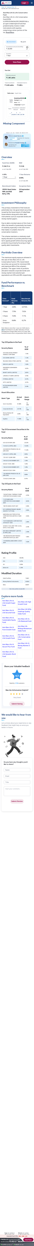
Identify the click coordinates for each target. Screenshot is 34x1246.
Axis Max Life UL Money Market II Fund (24, 645)
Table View (11, 101)
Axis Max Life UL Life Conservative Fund (24, 637)
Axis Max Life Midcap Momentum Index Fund (25, 628)
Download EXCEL (19, 98)
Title (7, 782)
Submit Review (17, 801)
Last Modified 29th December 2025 (12, 145)
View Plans (17, 62)
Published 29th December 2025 (23, 138)
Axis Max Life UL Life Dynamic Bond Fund (9, 654)
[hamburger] (32, 3)
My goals (23, 42)
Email (7, 776)
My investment (11, 42)
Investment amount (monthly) (14, 47)
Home (3, 7)
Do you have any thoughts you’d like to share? (15, 763)
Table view (10, 93)
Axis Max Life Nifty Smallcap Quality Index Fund (24, 611)
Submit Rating (17, 704)
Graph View (18, 93)
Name (7, 770)
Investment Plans (10, 7)
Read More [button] (10, 32)
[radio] (11, 694)
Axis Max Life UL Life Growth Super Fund (8, 603)
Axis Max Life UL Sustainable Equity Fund (9, 620)
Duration (8, 54)
